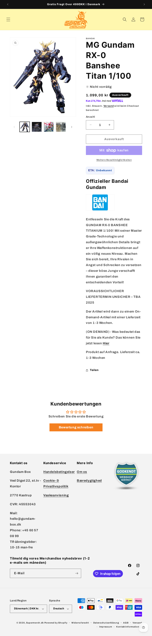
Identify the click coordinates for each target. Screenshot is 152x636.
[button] (8, 19)
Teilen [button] (94, 370)
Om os (82, 471)
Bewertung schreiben (76, 427)
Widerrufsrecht (80, 622)
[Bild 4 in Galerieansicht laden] (61, 127)
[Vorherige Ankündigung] (7, 4)
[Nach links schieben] (14, 127)
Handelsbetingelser (59, 471)
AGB (125, 622)
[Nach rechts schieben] (71, 127)
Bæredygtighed (89, 480)
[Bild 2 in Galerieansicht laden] (37, 127)
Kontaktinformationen (129, 626)
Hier (106, 343)
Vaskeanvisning (56, 495)
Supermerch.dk (35, 622)
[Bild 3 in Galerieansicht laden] (49, 127)
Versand (109, 106)
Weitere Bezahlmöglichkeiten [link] (114, 160)
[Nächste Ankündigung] (144, 4)
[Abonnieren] (76, 573)
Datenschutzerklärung (106, 622)
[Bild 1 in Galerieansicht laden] (25, 127)
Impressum (105, 626)
